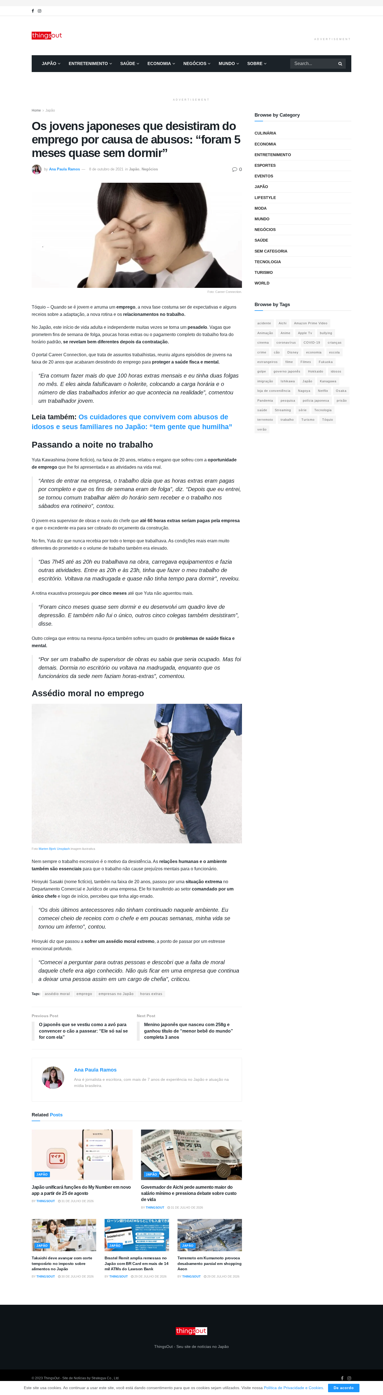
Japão (49, 63)
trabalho (287, 419)
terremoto (265, 419)
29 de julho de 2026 (150, 1276)
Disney (293, 352)
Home (36, 110)
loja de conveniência (273, 390)
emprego (84, 994)
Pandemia (265, 400)
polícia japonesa (316, 400)
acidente (264, 323)
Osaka (341, 390)
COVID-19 (312, 342)
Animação (265, 333)
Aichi (283, 323)
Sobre (254, 63)
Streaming (283, 410)
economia (314, 352)
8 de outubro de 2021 (106, 169)
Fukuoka (326, 362)
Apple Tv (305, 333)
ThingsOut (45, 1201)
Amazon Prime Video (310, 323)
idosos (336, 371)
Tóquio (327, 419)
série (303, 410)
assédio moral (57, 994)
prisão (342, 400)
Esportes (265, 165)
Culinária (265, 133)
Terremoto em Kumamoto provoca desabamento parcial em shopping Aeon (209, 1263)
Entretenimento (88, 63)
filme (289, 362)
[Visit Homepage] (47, 36)
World (262, 283)
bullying (326, 333)
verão (262, 429)
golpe (261, 371)
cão (277, 352)
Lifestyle (265, 197)
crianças (335, 342)
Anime (285, 333)
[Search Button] (341, 64)
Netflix (323, 390)
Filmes (306, 362)
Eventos (264, 176)
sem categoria (271, 251)
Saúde (127, 63)
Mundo (227, 63)
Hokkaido (315, 371)
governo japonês (287, 371)
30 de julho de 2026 (77, 1276)
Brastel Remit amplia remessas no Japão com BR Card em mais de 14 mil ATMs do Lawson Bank (136, 1263)
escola (334, 352)
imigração (265, 381)
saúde (262, 410)
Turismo (264, 272)
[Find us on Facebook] (33, 11)
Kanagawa (328, 381)
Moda (261, 208)
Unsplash (63, 848)
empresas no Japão (116, 994)
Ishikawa (288, 381)
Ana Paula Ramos (64, 169)
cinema (263, 342)
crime (261, 352)
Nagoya (304, 390)
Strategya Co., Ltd (105, 1378)
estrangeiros (267, 362)
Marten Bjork (47, 848)
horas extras (151, 994)
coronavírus (286, 342)
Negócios (194, 63)
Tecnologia (268, 262)
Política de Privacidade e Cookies (293, 1387)
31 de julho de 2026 (77, 1201)
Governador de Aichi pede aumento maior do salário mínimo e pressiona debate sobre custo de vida (189, 1193)
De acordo (344, 1388)
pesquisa (288, 400)
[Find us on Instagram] (39, 11)
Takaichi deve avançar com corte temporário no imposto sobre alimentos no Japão (62, 1263)
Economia (159, 63)
